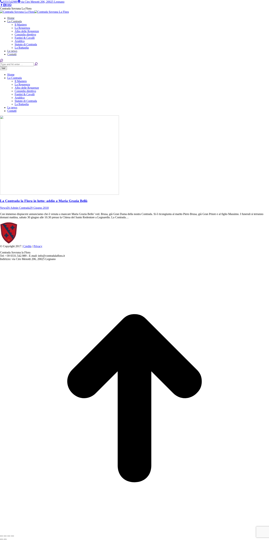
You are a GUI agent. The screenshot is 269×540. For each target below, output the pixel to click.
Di (18, 207)
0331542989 (10, 1)
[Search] (36, 64)
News (3, 207)
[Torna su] (134, 531)
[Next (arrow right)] (5, 539)
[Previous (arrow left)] (1, 539)
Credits (27, 246)
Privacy (37, 246)
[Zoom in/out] (12, 536)
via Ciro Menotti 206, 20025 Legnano (42, 1)
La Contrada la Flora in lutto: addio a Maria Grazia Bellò (43, 201)
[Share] (5, 536)
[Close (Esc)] (1, 536)
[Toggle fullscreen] (8, 536)
